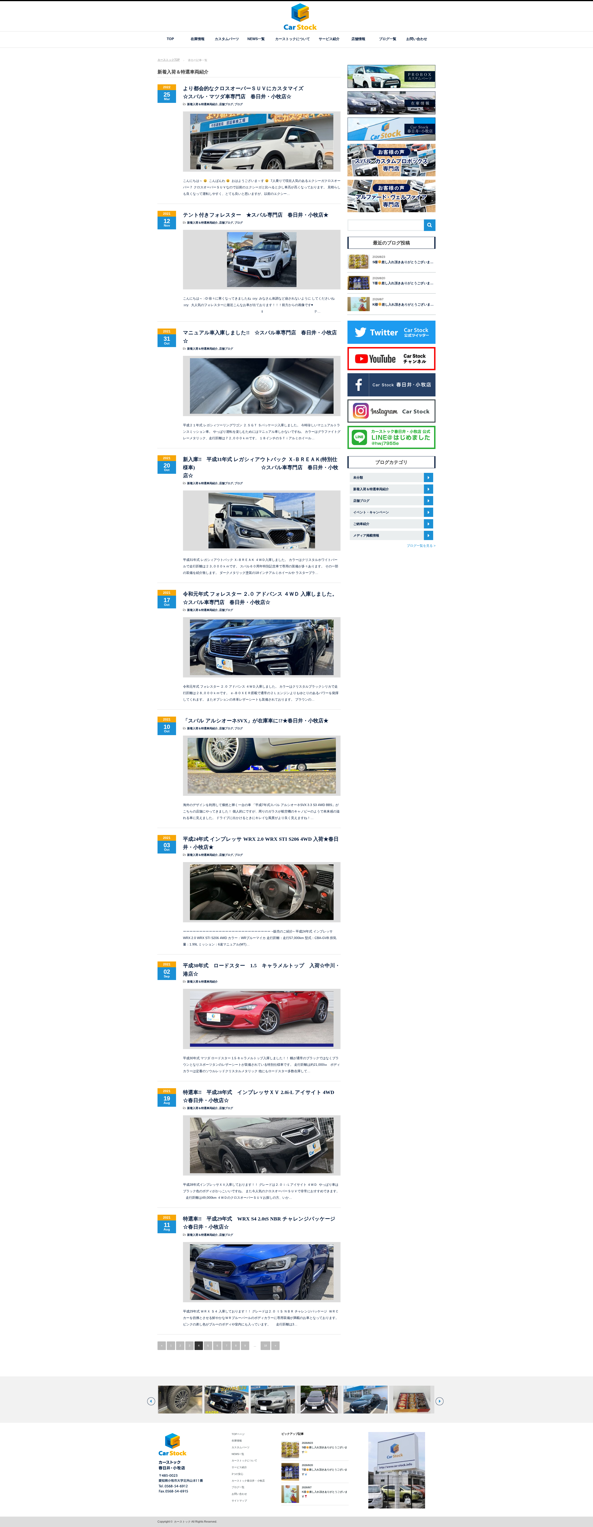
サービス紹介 (329, 39)
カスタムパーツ (227, 39)
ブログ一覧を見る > (421, 545)
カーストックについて (292, 39)
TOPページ (238, 1434)
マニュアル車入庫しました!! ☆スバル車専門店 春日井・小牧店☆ (260, 337)
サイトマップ (239, 1500)
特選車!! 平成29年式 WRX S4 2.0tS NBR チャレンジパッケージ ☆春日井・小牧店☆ (262, 1223)
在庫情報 (198, 39)
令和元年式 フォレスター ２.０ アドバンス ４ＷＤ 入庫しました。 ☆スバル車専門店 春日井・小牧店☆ (262, 598)
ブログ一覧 (387, 39)
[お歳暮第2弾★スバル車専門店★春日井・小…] (365, 1399)
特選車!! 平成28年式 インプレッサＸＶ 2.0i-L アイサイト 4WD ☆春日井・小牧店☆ (261, 1096)
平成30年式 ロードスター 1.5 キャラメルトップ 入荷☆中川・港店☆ (261, 970)
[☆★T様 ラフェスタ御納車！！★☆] (272, 1399)
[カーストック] (300, 27)
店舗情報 (358, 39)
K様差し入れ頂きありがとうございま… (403, 304)
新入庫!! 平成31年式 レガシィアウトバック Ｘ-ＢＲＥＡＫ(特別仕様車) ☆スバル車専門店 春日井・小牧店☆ (260, 467)
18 (265, 1345)
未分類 (358, 477)
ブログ (238, 104)
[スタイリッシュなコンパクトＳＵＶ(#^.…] (180, 1399)
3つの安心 (237, 1474)
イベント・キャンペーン (371, 512)
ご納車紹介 (361, 524)
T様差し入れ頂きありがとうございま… (402, 283)
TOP (170, 39)
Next (439, 1401)
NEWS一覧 (256, 39)
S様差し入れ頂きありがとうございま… (402, 262)
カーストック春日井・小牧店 (248, 1480)
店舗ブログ (226, 104)
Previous (151, 1401)
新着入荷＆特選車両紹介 (202, 104)
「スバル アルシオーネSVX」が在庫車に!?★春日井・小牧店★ (255, 721)
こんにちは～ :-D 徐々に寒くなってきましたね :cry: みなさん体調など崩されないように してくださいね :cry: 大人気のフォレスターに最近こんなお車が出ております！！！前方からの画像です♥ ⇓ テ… (258, 305)
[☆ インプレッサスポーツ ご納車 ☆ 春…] (319, 1399)
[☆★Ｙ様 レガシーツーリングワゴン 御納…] (411, 1399)
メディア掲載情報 (366, 535)
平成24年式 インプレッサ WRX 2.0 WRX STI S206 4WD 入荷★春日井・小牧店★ (261, 843)
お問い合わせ (416, 39)
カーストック (182, 1521)
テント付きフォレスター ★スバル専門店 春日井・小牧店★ (255, 215)
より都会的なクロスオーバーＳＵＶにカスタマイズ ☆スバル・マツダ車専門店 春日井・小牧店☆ (262, 92)
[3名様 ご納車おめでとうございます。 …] (226, 1399)
